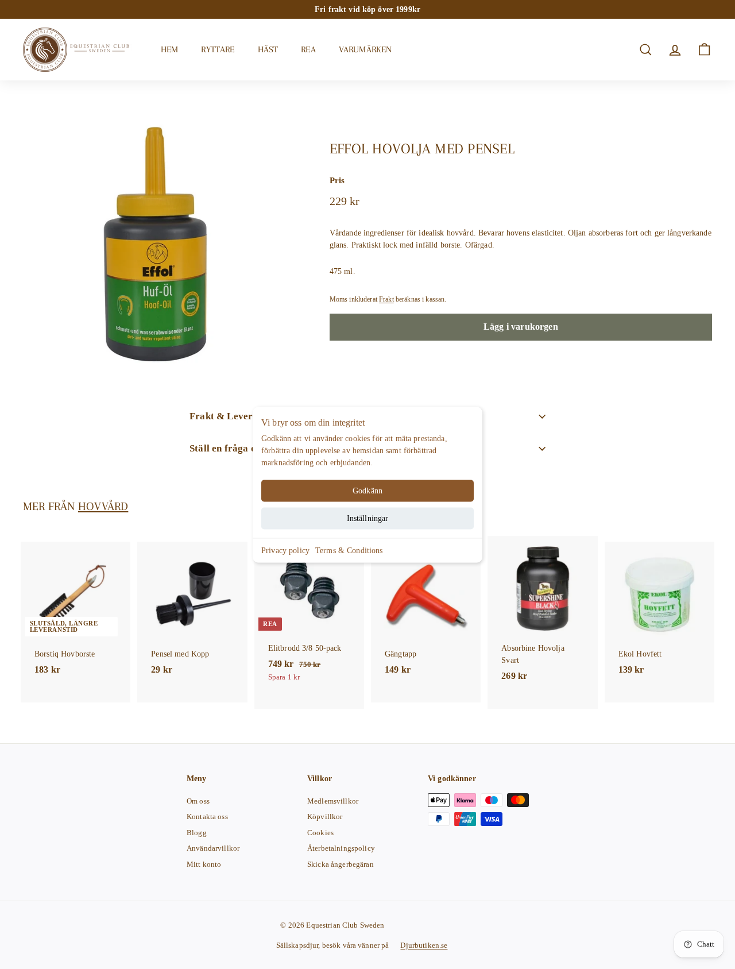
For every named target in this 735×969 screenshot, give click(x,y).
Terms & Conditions (349, 550)
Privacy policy (285, 550)
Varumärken (365, 49)
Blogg (197, 832)
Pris (337, 180)
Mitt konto (204, 864)
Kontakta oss (207, 816)
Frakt (386, 300)
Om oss (198, 801)
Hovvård (103, 506)
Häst (268, 49)
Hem (169, 49)
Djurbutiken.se (423, 945)
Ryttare (217, 49)
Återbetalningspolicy (341, 848)
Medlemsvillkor (332, 801)
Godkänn (367, 490)
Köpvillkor (324, 816)
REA (308, 49)
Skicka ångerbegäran (340, 864)
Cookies (320, 832)
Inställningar (368, 518)
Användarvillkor (213, 848)
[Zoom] (157, 243)
